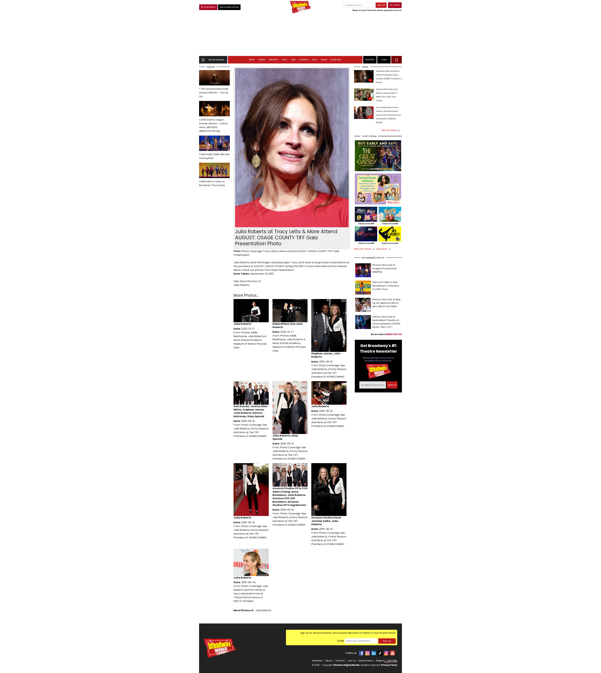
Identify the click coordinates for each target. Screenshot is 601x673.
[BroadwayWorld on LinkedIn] (374, 653)
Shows (261, 59)
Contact (340, 660)
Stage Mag (335, 59)
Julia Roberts (241, 285)
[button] (396, 59)
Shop (314, 59)
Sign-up (381, 5)
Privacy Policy (389, 665)
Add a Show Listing (229, 7)
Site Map (392, 660)
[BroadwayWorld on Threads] (386, 653)
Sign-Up (387, 641)
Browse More (386, 334)
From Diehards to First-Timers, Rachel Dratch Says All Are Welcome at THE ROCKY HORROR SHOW (388, 115)
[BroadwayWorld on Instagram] (367, 653)
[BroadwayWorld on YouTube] (392, 653)
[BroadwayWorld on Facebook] (361, 653)
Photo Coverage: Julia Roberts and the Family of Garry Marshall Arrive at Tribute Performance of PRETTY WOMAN (251, 593)
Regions (380, 660)
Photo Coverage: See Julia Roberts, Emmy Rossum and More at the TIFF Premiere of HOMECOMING (328, 371)
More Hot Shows (363, 248)
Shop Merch (210, 7)
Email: (340, 641)
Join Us (351, 660)
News (251, 59)
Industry (273, 59)
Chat (284, 59)
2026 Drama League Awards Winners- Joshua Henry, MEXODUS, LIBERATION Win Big (213, 125)
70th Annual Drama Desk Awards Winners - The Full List (213, 92)
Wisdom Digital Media (346, 665)
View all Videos (389, 130)
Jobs (293, 59)
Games (324, 59)
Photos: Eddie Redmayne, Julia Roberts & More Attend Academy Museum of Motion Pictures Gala (250, 340)
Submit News (366, 660)
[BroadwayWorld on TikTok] (380, 653)
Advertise (317, 660)
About (329, 660)
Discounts (382, 248)
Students (304, 59)
